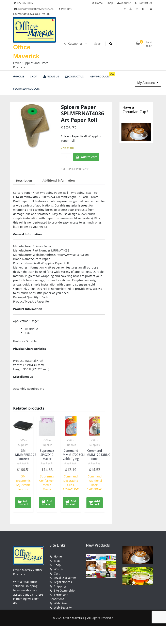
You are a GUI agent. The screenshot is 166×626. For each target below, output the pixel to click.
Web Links (61, 603)
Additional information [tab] (59, 180)
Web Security (63, 607)
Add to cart (89, 157)
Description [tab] (24, 180)
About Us (125, 3)
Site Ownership (64, 590)
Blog (57, 561)
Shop (110, 3)
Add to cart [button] (24, 502)
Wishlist (59, 569)
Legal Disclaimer (65, 578)
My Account (146, 82)
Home (99, 3)
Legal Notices (63, 582)
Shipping (60, 586)
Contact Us (145, 3)
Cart (57, 573)
